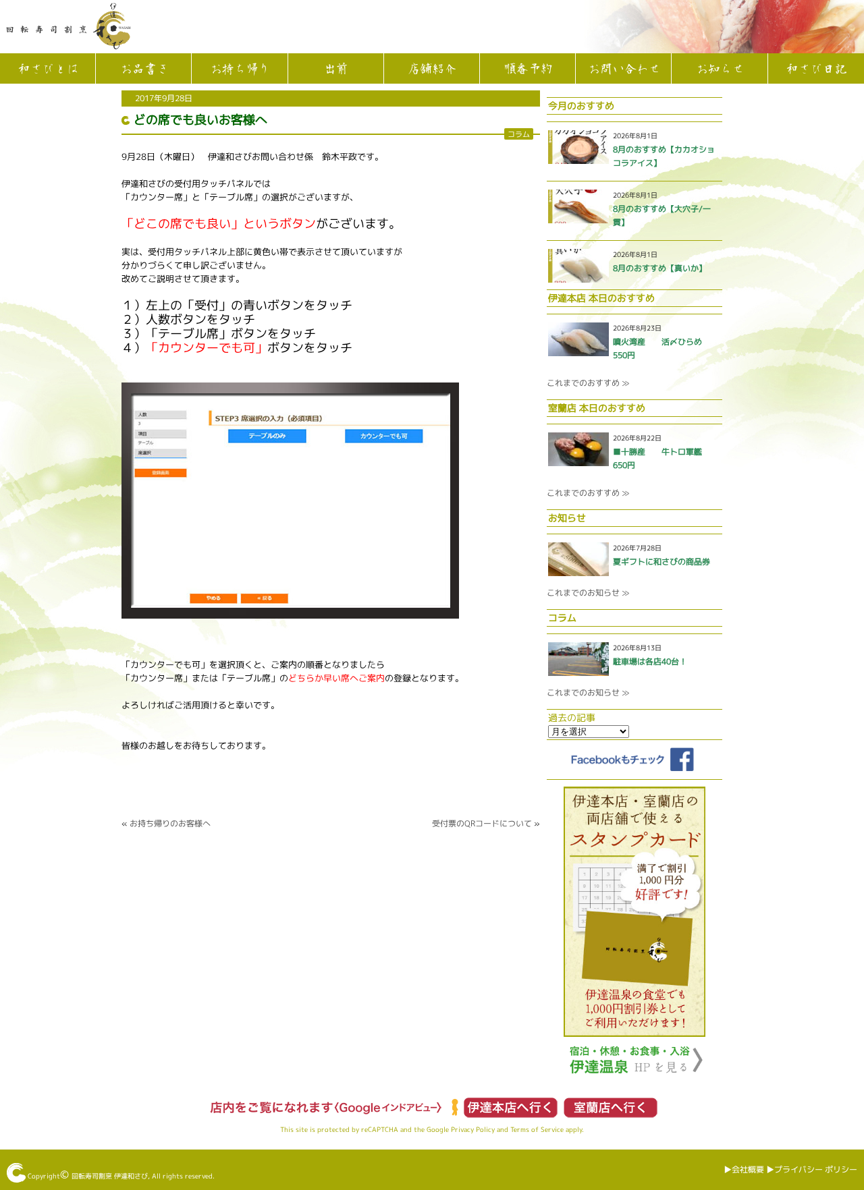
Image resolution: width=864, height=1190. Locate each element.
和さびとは (48, 69)
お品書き (143, 69)
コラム (519, 134)
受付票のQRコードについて (482, 823)
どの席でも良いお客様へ (200, 119)
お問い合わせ (623, 69)
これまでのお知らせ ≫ (588, 592)
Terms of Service (537, 1129)
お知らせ (719, 69)
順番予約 (528, 69)
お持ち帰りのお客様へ (170, 823)
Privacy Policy (473, 1129)
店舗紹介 (431, 69)
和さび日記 (816, 69)
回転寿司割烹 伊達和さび (110, 1176)
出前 (335, 69)
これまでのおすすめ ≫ (588, 383)
